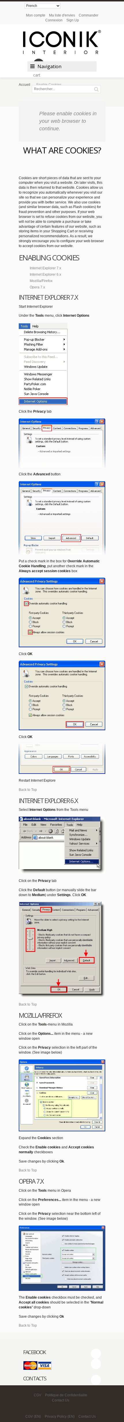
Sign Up (72, 20)
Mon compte (35, 15)
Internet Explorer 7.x (45, 268)
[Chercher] (97, 89)
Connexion (54, 20)
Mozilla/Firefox (41, 281)
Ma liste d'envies (62, 15)
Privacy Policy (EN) (60, 1416)
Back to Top (28, 790)
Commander (88, 15)
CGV (37, 1395)
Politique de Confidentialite (66, 1395)
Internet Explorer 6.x (45, 274)
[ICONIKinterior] (62, 42)
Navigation (49, 66)
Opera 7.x (37, 287)
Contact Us (60, 1400)
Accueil (24, 85)
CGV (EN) (33, 1416)
